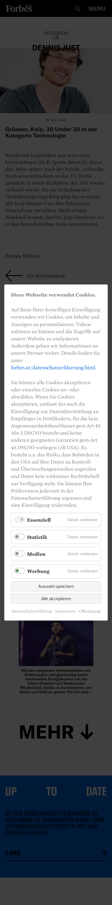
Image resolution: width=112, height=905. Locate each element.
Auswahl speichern (56, 586)
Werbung (38, 571)
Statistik (37, 537)
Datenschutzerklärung (31, 611)
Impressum (65, 611)
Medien (36, 554)
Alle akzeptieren (56, 598)
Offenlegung (90, 611)
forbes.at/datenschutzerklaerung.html (53, 367)
